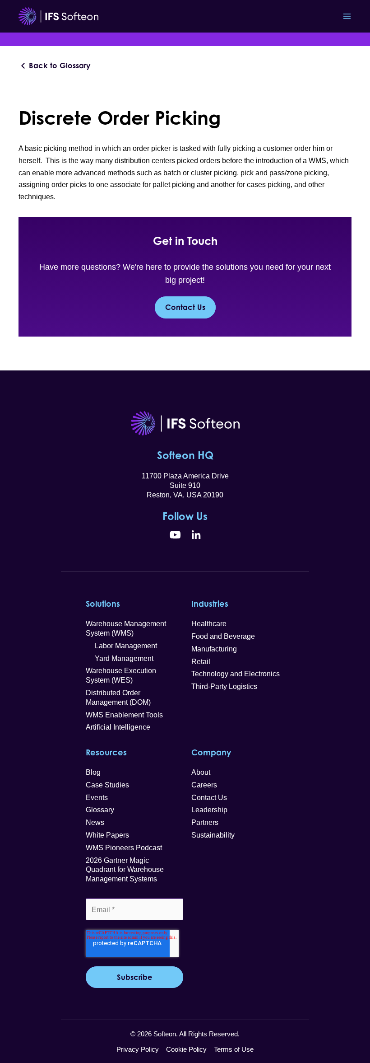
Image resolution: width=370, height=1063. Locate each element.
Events (97, 797)
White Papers (107, 835)
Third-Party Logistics (224, 686)
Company (211, 752)
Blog (93, 772)
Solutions (103, 604)
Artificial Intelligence (118, 727)
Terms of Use (234, 1049)
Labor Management (121, 646)
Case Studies (107, 785)
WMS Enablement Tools (124, 715)
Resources (106, 752)
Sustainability (213, 835)
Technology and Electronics (235, 674)
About (200, 772)
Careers (204, 785)
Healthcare (209, 623)
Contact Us (185, 307)
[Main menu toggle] (347, 16)
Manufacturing (214, 649)
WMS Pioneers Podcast (124, 848)
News (95, 822)
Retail (200, 661)
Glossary (100, 810)
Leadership (209, 810)
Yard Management (119, 658)
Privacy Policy (137, 1049)
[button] (55, 66)
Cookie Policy (186, 1049)
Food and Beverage (223, 636)
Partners (204, 822)
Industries (209, 604)
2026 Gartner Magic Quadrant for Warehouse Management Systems (125, 870)
